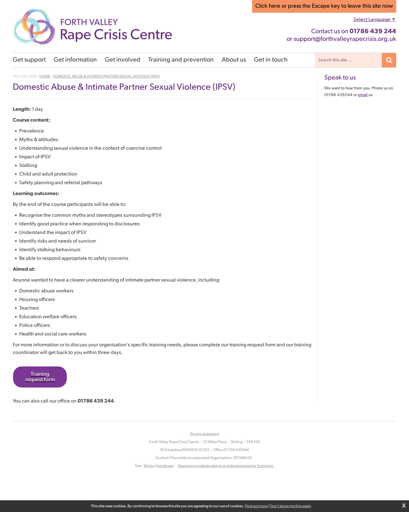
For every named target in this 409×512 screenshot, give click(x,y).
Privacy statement (204, 434)
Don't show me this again (290, 506)
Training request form (40, 377)
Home (44, 77)
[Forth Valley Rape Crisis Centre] (92, 26)
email (362, 95)
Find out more (256, 506)
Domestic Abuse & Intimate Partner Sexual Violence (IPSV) (106, 77)
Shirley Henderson (158, 466)
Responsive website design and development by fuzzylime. (226, 466)
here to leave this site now (324, 6)
